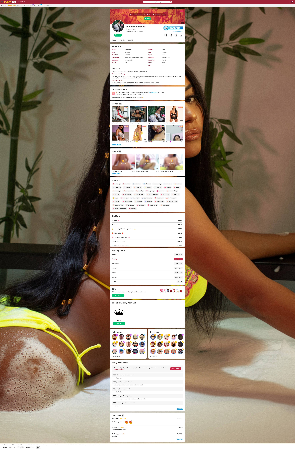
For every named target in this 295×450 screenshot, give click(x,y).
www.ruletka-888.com (19, 444)
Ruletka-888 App (47, 5)
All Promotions (28, 5)
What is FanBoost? (178, 31)
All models (4, 5)
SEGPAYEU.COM (37, 444)
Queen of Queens (152, 92)
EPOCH (30, 444)
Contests (36, 5)
